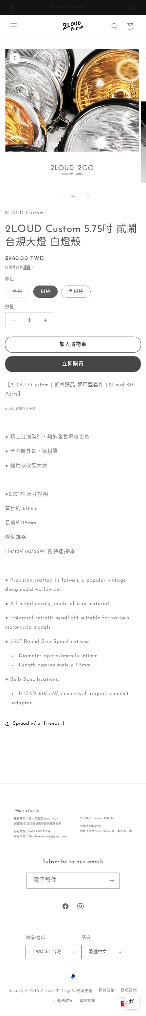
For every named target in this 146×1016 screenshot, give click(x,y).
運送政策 (65, 1001)
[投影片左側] (58, 195)
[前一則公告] (12, 7)
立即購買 (73, 364)
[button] (13, 26)
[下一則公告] (133, 7)
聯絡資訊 (87, 1001)
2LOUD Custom (39, 991)
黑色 (19, 293)
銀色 (45, 291)
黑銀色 (76, 291)
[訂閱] (111, 881)
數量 (9, 307)
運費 (27, 268)
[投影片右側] (87, 195)
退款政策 (107, 991)
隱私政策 (129, 991)
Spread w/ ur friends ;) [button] (39, 723)
